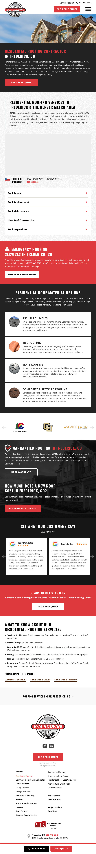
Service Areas (54, 795)
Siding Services (22, 787)
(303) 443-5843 (57, 659)
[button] (4, 427)
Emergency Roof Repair (22, 274)
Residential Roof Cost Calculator (62, 780)
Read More (28, 569)
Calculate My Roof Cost (23, 508)
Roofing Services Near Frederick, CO (46, 696)
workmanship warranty (56, 647)
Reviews (19, 799)
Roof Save (52, 811)
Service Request (67, 3)
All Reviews (48, 531)
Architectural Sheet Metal (59, 784)
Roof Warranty (21, 472)
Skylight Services (23, 791)
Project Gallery (55, 807)
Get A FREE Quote (21, 82)
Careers (19, 807)
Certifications (54, 799)
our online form (33, 659)
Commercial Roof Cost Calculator (30, 780)
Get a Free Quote (48, 606)
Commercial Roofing (57, 772)
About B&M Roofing (25, 795)
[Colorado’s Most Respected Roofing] (15, 9)
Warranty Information (26, 803)
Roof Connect (22, 811)
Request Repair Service (26, 815)
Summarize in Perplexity (65, 679)
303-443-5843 (85, 2)
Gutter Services (55, 787)
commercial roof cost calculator (36, 654)
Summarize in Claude (40, 679)
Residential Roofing (24, 776)
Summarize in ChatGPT (15, 679)
